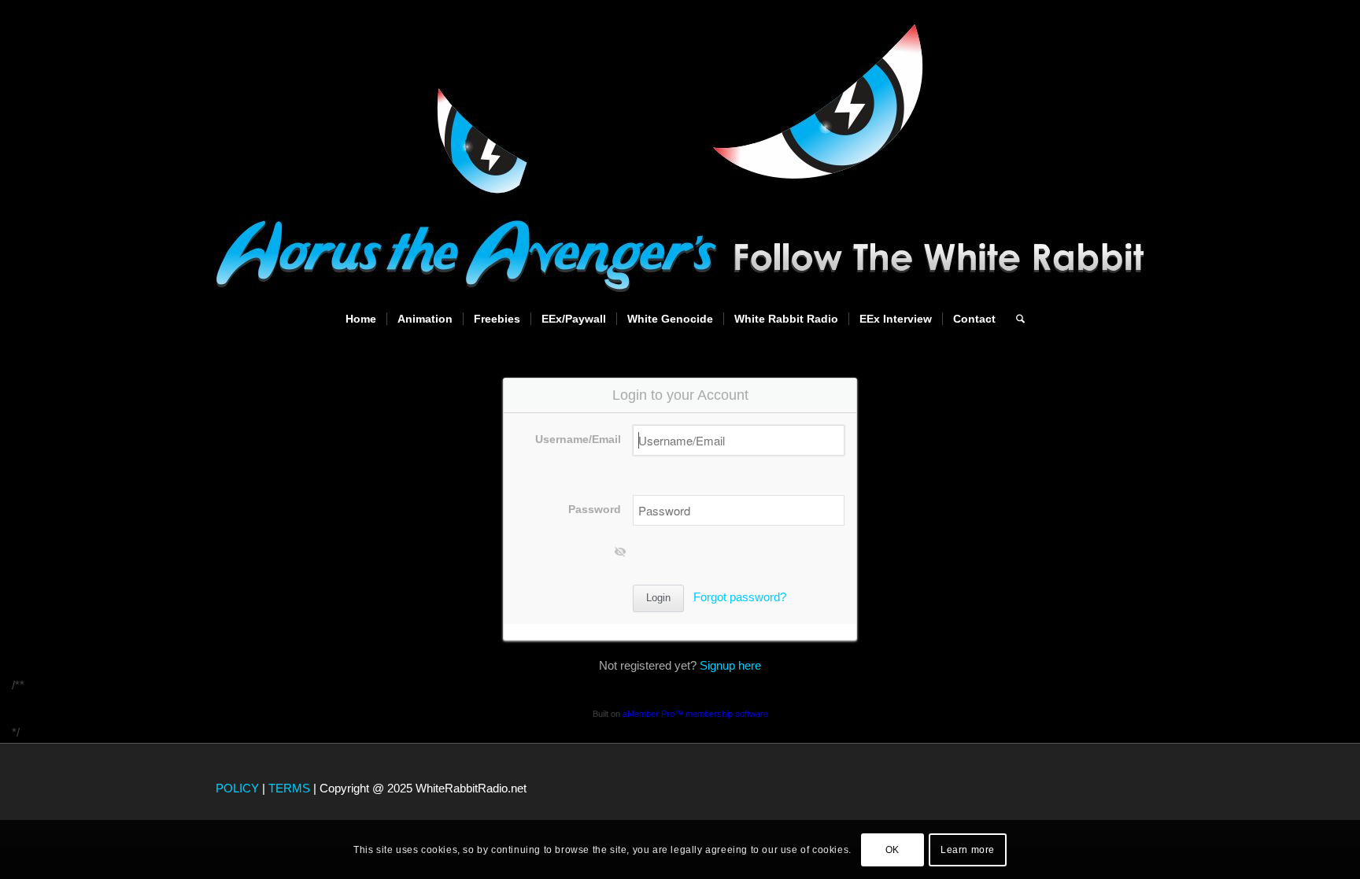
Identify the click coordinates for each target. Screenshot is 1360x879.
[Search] (1015, 318)
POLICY (237, 788)
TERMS (289, 788)
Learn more (968, 849)
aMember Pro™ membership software (695, 713)
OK (892, 849)
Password (594, 509)
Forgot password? (739, 597)
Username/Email (578, 439)
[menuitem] (360, 318)
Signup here (730, 665)
